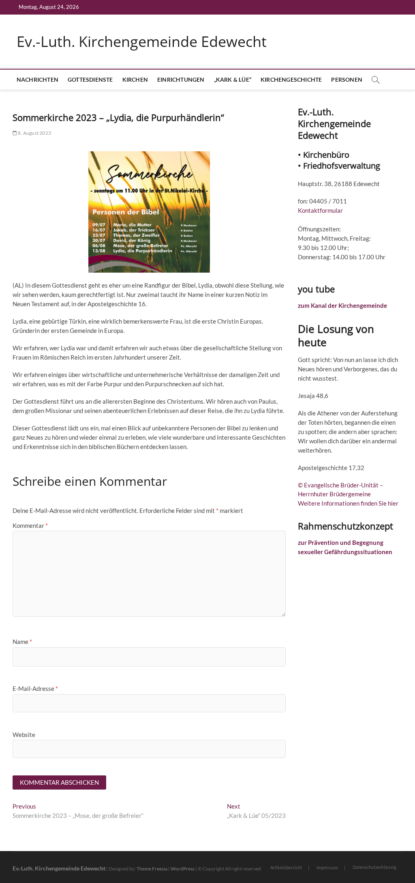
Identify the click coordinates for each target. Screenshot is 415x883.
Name (22, 641)
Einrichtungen (181, 79)
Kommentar (30, 525)
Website (24, 734)
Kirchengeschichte (291, 79)
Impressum (327, 867)
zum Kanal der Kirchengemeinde (342, 305)
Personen (346, 79)
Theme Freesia (152, 869)
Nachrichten (37, 79)
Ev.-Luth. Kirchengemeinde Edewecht (142, 42)
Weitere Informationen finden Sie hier (348, 503)
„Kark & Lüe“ (232, 79)
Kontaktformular (320, 210)
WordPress (183, 869)
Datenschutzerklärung (374, 867)
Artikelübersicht (286, 867)
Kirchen (135, 79)
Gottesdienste (90, 79)
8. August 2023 (34, 133)
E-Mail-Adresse (35, 688)
